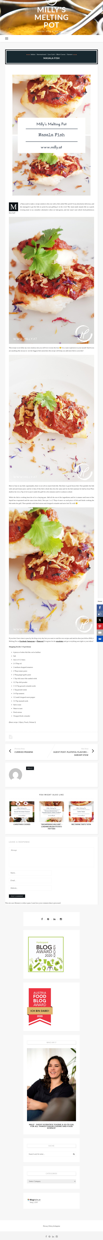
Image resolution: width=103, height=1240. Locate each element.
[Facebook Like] (100, 614)
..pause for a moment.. (51, 31)
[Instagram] (61, 919)
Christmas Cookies (21, 824)
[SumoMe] (100, 639)
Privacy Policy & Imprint (51, 1226)
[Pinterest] (49, 919)
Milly (30, 768)
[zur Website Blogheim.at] (34, 1201)
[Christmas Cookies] (21, 811)
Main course (60, 54)
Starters (69, 54)
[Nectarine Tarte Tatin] (81, 811)
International (41, 54)
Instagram (31, 641)
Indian (33, 54)
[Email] (100, 632)
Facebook (23, 641)
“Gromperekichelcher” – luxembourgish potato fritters (51, 826)
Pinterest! (40, 641)
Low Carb (51, 54)
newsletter (59, 641)
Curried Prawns (24, 752)
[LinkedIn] (56, 919)
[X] (100, 620)
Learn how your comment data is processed (46, 903)
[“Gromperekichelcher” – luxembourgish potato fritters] (51, 811)
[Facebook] (43, 919)
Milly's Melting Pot (51, 17)
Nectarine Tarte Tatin (81, 824)
